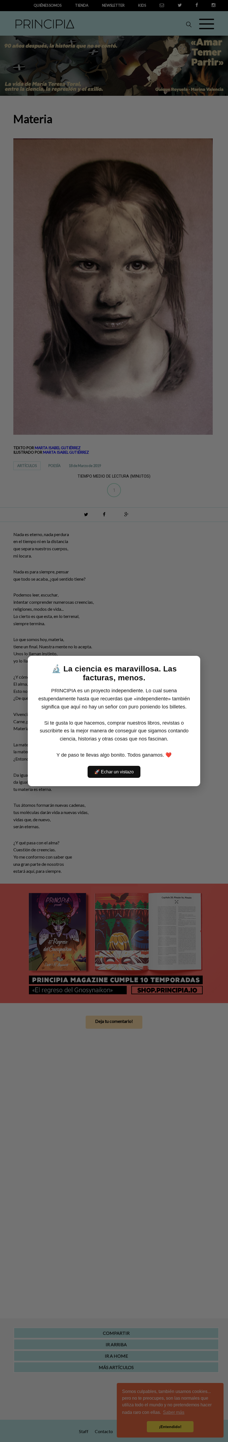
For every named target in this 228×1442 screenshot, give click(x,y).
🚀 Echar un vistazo (114, 771)
